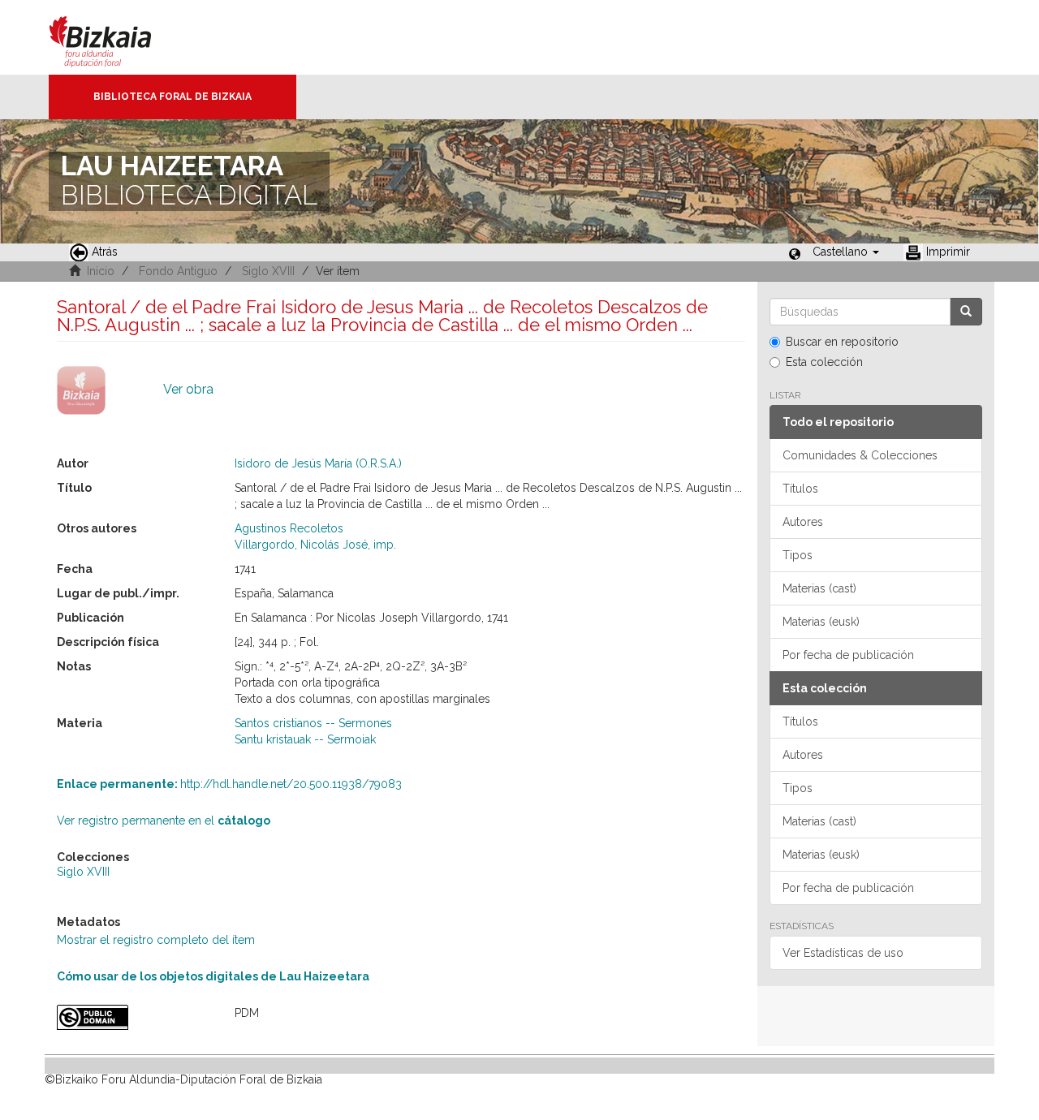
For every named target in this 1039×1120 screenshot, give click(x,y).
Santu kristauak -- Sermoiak (305, 739)
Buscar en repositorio (842, 341)
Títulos (800, 488)
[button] (845, 251)
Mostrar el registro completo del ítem (156, 939)
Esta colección (824, 361)
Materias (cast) (819, 588)
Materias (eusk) (821, 621)
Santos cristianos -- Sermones (313, 723)
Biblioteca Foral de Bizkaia (172, 96)
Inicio (100, 271)
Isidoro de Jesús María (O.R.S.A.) (318, 463)
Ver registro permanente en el (163, 820)
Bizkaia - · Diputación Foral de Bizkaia (117, 37)
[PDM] (133, 1017)
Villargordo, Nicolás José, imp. (315, 544)
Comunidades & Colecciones (860, 455)
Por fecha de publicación (848, 654)
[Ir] (966, 311)
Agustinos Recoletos (289, 528)
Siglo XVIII (268, 271)
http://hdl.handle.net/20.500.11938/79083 (229, 784)
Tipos (797, 555)
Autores (802, 521)
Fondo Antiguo (178, 271)
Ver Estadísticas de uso (842, 952)
